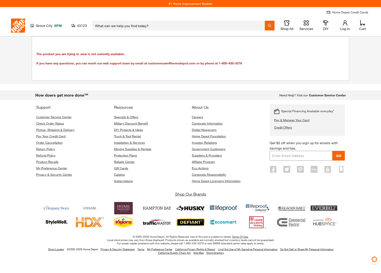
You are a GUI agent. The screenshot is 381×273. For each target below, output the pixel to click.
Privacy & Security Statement (118, 249)
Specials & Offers (126, 117)
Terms (140, 249)
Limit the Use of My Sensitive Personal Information (248, 249)
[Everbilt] (324, 208)
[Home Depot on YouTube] (327, 169)
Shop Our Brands (190, 194)
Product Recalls (47, 162)
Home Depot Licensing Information (216, 181)
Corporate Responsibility (209, 174)
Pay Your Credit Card (50, 136)
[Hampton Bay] (157, 208)
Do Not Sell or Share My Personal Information (307, 249)
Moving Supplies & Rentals (132, 149)
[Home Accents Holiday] (257, 222)
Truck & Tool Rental (127, 136)
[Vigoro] (123, 222)
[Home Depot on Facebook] (273, 169)
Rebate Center (124, 162)
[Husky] (190, 208)
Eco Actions (200, 168)
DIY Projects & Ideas (128, 130)
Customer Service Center (54, 117)
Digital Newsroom (204, 130)
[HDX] (90, 222)
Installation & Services (129, 142)
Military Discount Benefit (131, 123)
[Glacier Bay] (291, 208)
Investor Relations (204, 142)
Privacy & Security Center (54, 174)
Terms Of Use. (240, 236)
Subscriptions (123, 181)
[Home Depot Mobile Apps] (341, 169)
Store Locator (56, 249)
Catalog (119, 174)
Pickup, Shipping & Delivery (55, 130)
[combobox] (178, 25)
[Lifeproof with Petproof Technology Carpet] (257, 208)
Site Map (198, 253)
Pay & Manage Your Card (291, 120)
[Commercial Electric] (291, 222)
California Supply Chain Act (174, 252)
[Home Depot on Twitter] (286, 169)
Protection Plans (125, 155)
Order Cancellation (49, 142)
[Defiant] (190, 222)
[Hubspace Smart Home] (324, 222)
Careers (197, 117)
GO (338, 155)
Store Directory (215, 253)
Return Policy (45, 149)
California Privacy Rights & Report (195, 249)
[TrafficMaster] (157, 222)
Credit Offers (283, 127)
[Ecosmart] (224, 222)
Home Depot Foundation (209, 136)
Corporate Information (207, 123)
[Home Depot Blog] (314, 169)
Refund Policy (46, 155)
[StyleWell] (56, 222)
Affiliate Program (203, 162)
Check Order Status (50, 123)
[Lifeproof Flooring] (224, 208)
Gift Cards (121, 168)
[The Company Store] (56, 208)
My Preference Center (51, 168)
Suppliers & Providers (207, 155)
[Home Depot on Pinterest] (300, 169)
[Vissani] (90, 208)
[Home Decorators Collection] (123, 208)
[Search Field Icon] (270, 25)
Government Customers (208, 149)
